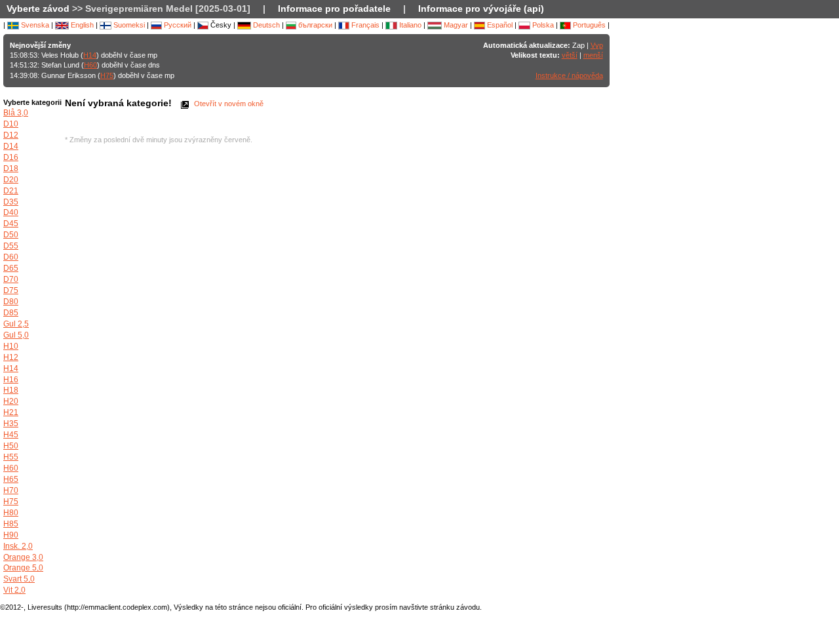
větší (569, 55)
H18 (10, 390)
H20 (10, 401)
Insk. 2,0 (18, 546)
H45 (10, 434)
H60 (90, 65)
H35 (10, 423)
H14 (89, 55)
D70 (10, 279)
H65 (10, 479)
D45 (10, 223)
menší (593, 55)
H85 (10, 523)
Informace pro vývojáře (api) (481, 8)
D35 (10, 202)
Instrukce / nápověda (569, 75)
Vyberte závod (38, 8)
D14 (10, 146)
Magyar (455, 25)
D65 (10, 268)
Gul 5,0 (16, 335)
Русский (176, 25)
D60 (10, 257)
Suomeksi (128, 25)
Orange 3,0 (23, 557)
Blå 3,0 (15, 112)
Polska (542, 25)
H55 (10, 457)
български (314, 25)
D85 (10, 312)
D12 (10, 135)
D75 (10, 290)
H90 (10, 535)
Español (499, 25)
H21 (10, 412)
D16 (10, 157)
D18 (10, 168)
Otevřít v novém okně (227, 104)
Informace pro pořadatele (334, 8)
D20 (10, 179)
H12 (10, 357)
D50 (10, 234)
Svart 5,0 (19, 579)
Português (588, 25)
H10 (10, 346)
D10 (10, 124)
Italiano (409, 25)
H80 (10, 512)
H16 (10, 379)
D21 (10, 190)
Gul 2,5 (16, 323)
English (81, 25)
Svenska (34, 25)
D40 (10, 212)
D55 (10, 245)
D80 (10, 301)
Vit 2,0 (14, 590)
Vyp (597, 45)
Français (364, 25)
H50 (10, 445)
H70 (10, 490)
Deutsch (265, 25)
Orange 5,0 (23, 567)
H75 (106, 75)
